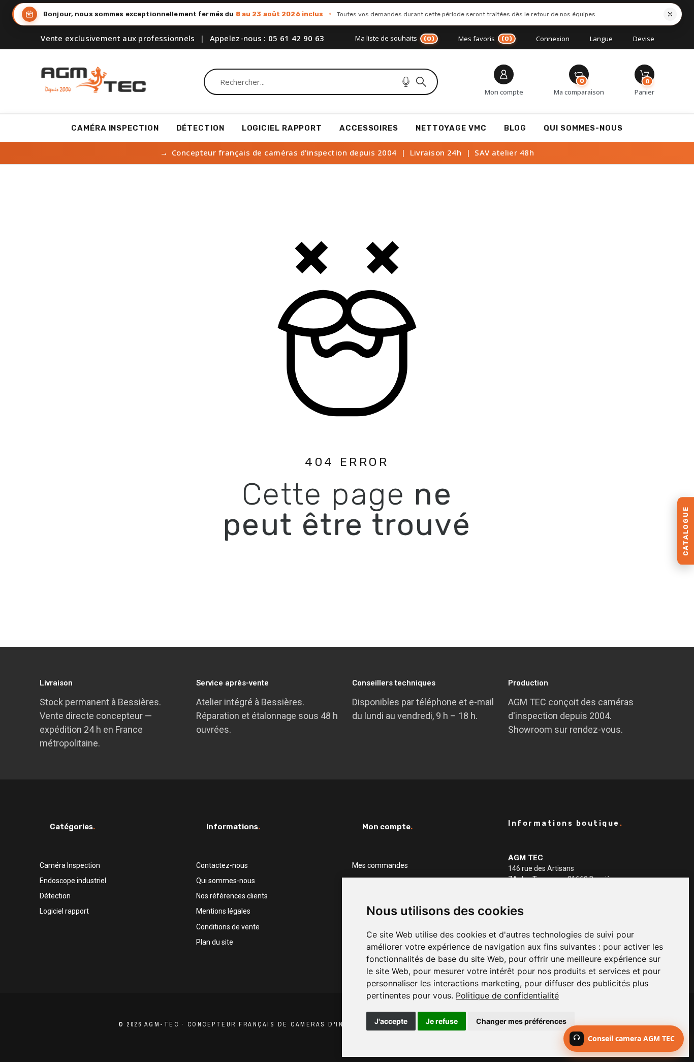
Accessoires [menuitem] (368, 128)
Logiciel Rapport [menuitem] (282, 128)
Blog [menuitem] (515, 128)
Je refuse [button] (442, 1021)
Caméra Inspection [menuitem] (115, 128)
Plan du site (214, 942)
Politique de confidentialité (507, 995)
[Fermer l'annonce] (670, 14)
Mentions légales (223, 911)
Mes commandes (380, 865)
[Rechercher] (421, 81)
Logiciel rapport (64, 911)
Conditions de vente (228, 927)
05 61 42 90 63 (296, 38)
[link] (507, 995)
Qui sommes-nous (225, 881)
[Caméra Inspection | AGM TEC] (93, 82)
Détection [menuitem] (200, 128)
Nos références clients (232, 896)
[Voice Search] (406, 81)
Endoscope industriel (73, 881)
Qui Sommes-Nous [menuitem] (583, 128)
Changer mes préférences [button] (521, 1021)
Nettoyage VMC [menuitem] (451, 128)
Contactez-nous (222, 865)
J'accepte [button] (390, 1021)
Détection (55, 896)
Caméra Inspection (70, 865)
